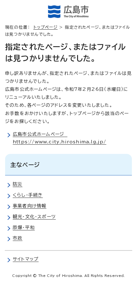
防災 (17, 184)
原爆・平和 (24, 227)
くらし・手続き (28, 195)
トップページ (45, 27)
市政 (17, 238)
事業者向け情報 (29, 206)
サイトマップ (26, 259)
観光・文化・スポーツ (34, 216)
